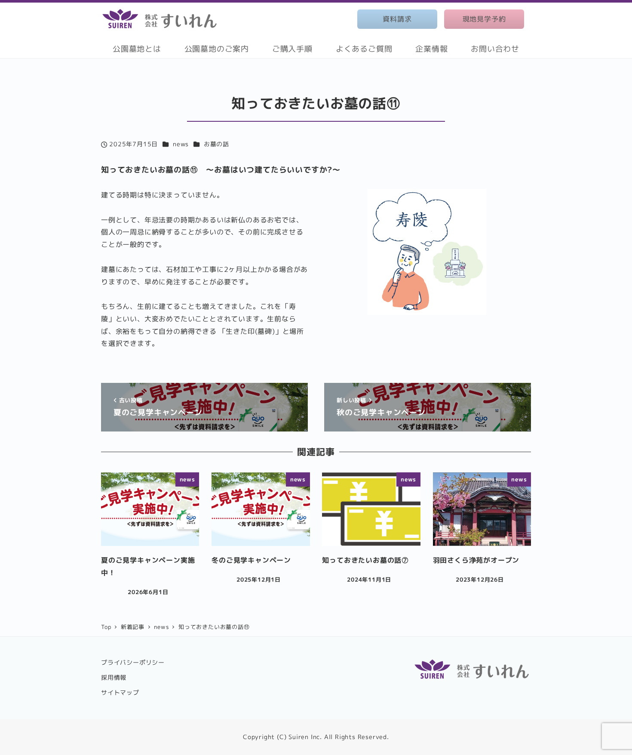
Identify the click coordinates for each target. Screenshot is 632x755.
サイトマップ (120, 692)
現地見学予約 (484, 19)
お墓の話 (216, 144)
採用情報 (113, 677)
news (181, 144)
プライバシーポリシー (133, 662)
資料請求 (397, 19)
